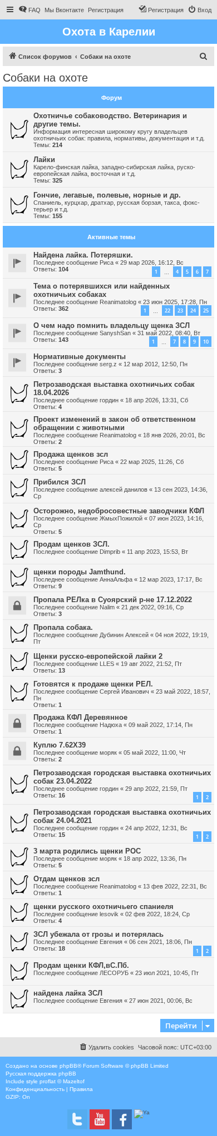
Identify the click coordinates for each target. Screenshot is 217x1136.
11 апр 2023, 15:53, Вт (157, 551)
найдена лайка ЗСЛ (67, 993)
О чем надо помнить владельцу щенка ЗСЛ (111, 325)
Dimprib (110, 551)
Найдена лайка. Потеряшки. (83, 255)
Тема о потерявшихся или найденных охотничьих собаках (101, 290)
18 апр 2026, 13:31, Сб (156, 400)
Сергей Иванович (124, 691)
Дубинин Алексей (124, 635)
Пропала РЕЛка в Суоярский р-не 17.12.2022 (112, 599)
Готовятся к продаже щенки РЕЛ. (93, 684)
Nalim (107, 607)
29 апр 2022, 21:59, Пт (156, 788)
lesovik (109, 914)
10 (206, 341)
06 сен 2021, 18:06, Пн (160, 941)
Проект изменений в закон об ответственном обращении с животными (114, 423)
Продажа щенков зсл (70, 454)
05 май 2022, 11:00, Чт (155, 752)
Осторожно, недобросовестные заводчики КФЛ (118, 511)
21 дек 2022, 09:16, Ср (152, 607)
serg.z (108, 364)
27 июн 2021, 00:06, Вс (161, 1000)
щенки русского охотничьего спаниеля (103, 906)
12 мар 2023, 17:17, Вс (171, 579)
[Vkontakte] (77, 1119)
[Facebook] (122, 1119)
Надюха (111, 724)
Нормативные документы (79, 356)
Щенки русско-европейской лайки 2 (97, 656)
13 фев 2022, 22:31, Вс (175, 886)
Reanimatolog (118, 302)
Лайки (44, 159)
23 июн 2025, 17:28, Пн (175, 302)
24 (193, 310)
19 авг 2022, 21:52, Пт (151, 663)
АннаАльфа (116, 579)
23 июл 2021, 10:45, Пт (167, 973)
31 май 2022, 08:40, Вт (168, 333)
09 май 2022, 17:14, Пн (161, 724)
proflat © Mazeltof (62, 1081)
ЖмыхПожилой (121, 518)
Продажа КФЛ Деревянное (80, 717)
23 (180, 310)
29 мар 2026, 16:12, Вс (152, 262)
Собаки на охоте (45, 78)
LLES (107, 663)
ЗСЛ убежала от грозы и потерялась (98, 934)
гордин (109, 400)
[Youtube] (100, 1119)
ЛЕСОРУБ (114, 973)
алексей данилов (123, 489)
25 (206, 310)
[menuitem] (29, 10)
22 (167, 310)
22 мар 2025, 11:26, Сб (152, 461)
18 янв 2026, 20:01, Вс (174, 435)
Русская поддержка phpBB (41, 1074)
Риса (107, 262)
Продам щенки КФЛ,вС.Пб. (81, 965)
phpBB (68, 1066)
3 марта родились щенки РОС (87, 851)
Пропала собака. (63, 627)
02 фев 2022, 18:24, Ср (157, 914)
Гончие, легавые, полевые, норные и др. (107, 195)
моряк (108, 752)
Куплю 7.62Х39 (59, 745)
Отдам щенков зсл (66, 879)
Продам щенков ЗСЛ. (71, 544)
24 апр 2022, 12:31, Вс (156, 828)
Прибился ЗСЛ (59, 482)
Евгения (111, 941)
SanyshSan (115, 333)
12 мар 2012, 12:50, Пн (156, 364)
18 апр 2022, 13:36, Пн (155, 858)
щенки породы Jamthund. (79, 572)
